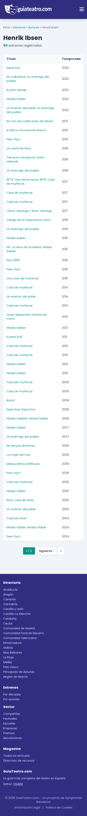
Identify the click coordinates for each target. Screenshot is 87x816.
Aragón (8, 594)
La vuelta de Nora (18, 148)
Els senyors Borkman (20, 446)
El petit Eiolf (14, 337)
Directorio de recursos (18, 761)
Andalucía (10, 590)
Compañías (11, 714)
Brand (10, 400)
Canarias (9, 599)
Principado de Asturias (18, 672)
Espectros (13, 68)
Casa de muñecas (19, 193)
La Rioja (8, 657)
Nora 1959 (13, 260)
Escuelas (9, 723)
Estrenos (19, 27)
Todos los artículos (16, 756)
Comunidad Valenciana (20, 638)
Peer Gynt (13, 139)
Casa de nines (16, 518)
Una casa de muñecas (22, 278)
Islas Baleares (12, 653)
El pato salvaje (16, 90)
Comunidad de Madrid (19, 628)
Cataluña (9, 619)
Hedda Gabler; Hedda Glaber (26, 527)
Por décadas (12, 694)
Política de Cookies (59, 808)
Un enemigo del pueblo (22, 171)
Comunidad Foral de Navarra (23, 633)
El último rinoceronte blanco (26, 130)
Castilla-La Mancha (17, 614)
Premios (9, 733)
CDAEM (18, 784)
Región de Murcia (15, 677)
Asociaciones (12, 738)
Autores (33, 27)
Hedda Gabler (16, 99)
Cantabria (10, 604)
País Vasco (10, 667)
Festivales (10, 719)
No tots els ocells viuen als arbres (29, 121)
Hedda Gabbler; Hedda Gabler (27, 418)
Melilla (7, 662)
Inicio (7, 27)
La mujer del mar (18, 455)
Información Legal (27, 808)
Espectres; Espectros (20, 409)
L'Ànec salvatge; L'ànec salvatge (29, 211)
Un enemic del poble (21, 297)
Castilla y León (13, 609)
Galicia (8, 648)
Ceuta (7, 623)
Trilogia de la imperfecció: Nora (28, 220)
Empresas (10, 728)
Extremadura (12, 643)
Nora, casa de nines (20, 500)
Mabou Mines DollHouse (23, 464)
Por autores (11, 699)
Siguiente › (46, 551)
